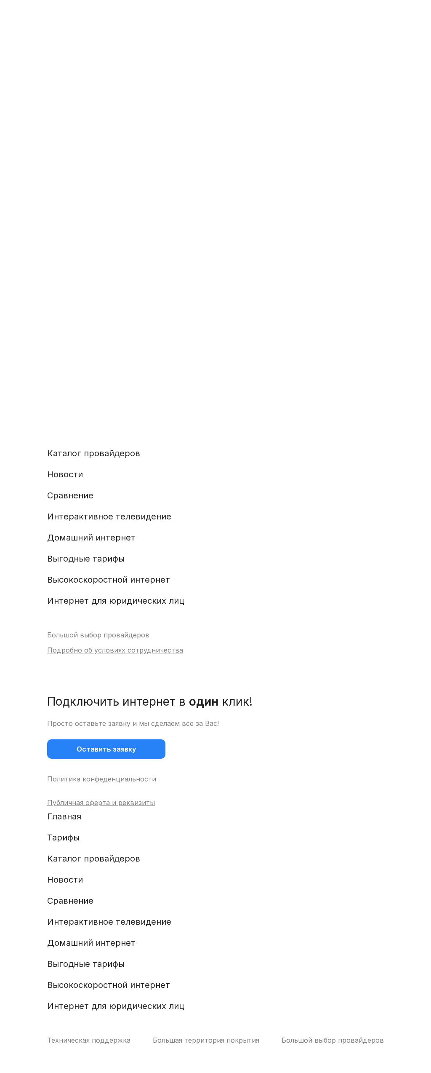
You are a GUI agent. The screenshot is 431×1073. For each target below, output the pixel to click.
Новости (65, 474)
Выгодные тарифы (86, 559)
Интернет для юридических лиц (115, 601)
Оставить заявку (106, 749)
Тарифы (63, 837)
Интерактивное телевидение (109, 516)
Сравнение (70, 495)
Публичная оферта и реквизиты (101, 802)
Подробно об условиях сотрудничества (115, 650)
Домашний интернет (91, 537)
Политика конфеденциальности (101, 779)
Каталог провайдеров (93, 453)
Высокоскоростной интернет (108, 580)
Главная (64, 816)
